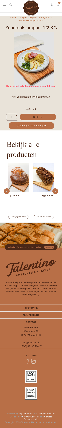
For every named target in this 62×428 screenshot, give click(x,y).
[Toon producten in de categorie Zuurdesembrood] (43, 177)
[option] (18, 191)
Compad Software (46, 413)
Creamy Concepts (30, 416)
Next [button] (55, 191)
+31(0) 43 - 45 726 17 (31, 346)
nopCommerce (26, 413)
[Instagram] (33, 361)
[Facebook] (27, 361)
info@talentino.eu (31, 342)
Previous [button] (7, 191)
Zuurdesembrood (45, 196)
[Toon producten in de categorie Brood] (18, 177)
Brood (15, 196)
